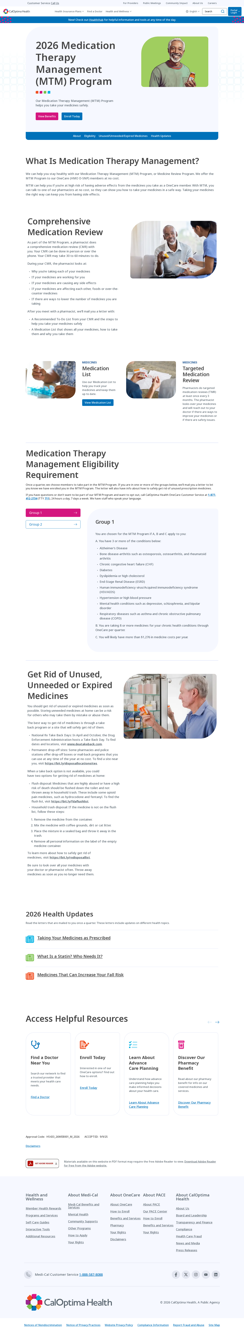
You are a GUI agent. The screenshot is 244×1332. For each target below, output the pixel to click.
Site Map (214, 1325)
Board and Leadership (191, 1215)
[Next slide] (216, 1022)
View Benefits (47, 116)
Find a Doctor (94, 11)
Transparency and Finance (194, 1222)
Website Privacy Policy (119, 1325)
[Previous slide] (209, 1022)
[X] (186, 1274)
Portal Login (234, 11)
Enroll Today (72, 116)
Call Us (55, 3)
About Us (182, 1208)
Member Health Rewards (43, 1208)
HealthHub (96, 20)
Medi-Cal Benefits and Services (83, 1205)
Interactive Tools (38, 1229)
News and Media (188, 1243)
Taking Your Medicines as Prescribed (74, 938)
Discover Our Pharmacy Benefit (194, 1105)
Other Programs (79, 1228)
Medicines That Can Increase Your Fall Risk (80, 974)
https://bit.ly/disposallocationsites (71, 763)
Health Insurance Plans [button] (68, 11)
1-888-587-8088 (91, 1274)
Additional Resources (40, 1236)
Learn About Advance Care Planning (144, 1105)
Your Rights (76, 1242)
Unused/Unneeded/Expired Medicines (123, 136)
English (193, 11)
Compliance (184, 1229)
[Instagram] (196, 1274)
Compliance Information (153, 1325)
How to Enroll (119, 1211)
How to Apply (77, 1235)
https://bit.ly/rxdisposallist (70, 857)
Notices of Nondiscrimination (43, 1325)
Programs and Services (42, 1215)
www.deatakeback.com (84, 744)
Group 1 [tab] (35, 512)
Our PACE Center (155, 1211)
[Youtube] (206, 1274)
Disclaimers (33, 1146)
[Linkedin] (216, 1274)
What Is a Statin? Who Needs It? (70, 956)
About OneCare (121, 1204)
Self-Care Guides (37, 1222)
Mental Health (78, 1214)
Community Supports (83, 1221)
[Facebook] (176, 1274)
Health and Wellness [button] (117, 11)
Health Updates (161, 136)
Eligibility (89, 136)
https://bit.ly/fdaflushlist (69, 801)
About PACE (151, 1204)
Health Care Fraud (189, 1236)
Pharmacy (117, 1225)
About (77, 136)
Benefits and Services (125, 1218)
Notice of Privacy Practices (83, 1325)
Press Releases (186, 1250)
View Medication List (98, 402)
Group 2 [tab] (35, 524)
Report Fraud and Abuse (188, 1325)
